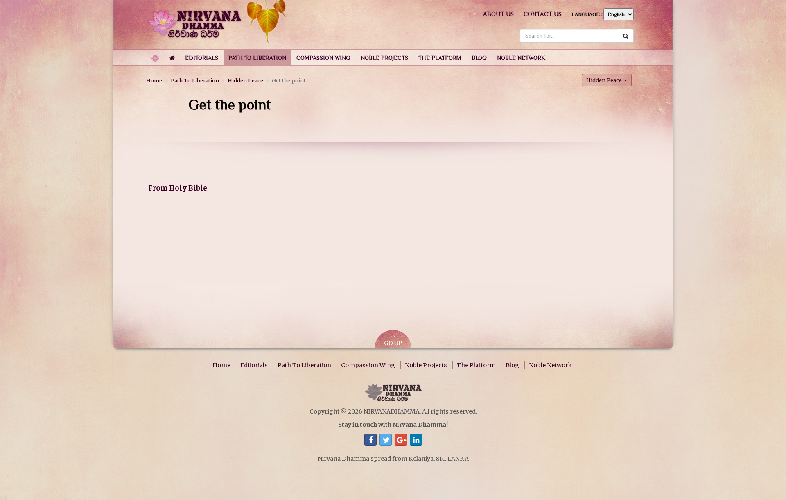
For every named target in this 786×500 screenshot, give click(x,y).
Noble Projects (426, 365)
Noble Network (550, 365)
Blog (512, 365)
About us (498, 13)
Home (154, 80)
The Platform (476, 365)
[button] (201, 57)
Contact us (543, 13)
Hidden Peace (245, 80)
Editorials (254, 365)
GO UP (393, 343)
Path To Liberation (195, 80)
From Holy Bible (177, 188)
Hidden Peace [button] (604, 80)
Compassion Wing (368, 365)
